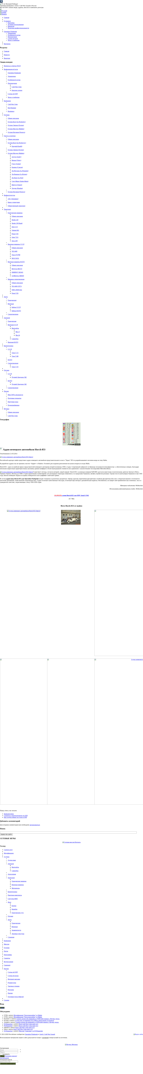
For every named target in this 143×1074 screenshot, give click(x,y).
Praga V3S (15, 234)
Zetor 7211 (15, 237)
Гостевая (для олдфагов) (16, 997)
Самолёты (15, 339)
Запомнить (6, 1054)
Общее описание (13, 118)
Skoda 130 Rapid (17, 223)
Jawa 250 (15, 241)
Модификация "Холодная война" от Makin (28, 1015)
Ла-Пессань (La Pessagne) (20, 171)
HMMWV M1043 (17, 272)
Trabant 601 (15, 230)
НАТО (10, 360)
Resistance (11, 111)
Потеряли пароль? (11, 1056)
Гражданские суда (18, 913)
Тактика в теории (13, 986)
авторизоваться (35, 825)
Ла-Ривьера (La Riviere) (19, 174)
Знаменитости (16, 930)
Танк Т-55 (15, 367)
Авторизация (4, 1058)
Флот (9, 902)
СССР (10, 349)
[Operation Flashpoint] (1, 9)
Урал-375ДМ (16, 255)
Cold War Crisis (16, 87)
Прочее (10, 993)
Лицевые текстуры (18, 934)
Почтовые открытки (14, 398)
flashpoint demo (9, 814)
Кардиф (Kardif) (17, 146)
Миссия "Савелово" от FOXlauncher (31, 1031)
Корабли (14, 909)
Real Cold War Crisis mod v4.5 (28, 1024)
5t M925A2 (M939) (18, 276)
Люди (10, 920)
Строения (11, 937)
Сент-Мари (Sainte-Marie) (20, 181)
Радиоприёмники (13, 405)
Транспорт (11, 878)
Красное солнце (17, 90)
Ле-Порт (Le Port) (17, 178)
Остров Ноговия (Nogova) (16, 132)
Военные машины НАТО (16, 262)
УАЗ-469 (14, 251)
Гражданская (12, 321)
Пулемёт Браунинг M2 (19, 377)
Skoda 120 (15, 220)
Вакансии (11, 26)
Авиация (11, 864)
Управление (12, 33)
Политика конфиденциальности (18, 28)
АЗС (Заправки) (13, 199)
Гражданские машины (15, 213)
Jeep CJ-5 (15, 227)
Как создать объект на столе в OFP (15, 817)
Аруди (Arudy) (16, 157)
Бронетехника (12, 892)
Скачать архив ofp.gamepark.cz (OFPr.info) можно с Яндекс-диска (38, 1019)
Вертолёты (15, 328)
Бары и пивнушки (14, 202)
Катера (14, 906)
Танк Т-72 (15, 353)
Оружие (10, 916)
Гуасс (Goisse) (16, 164)
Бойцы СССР (16, 307)
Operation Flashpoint (14, 73)
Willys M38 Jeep (17, 290)
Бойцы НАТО (16, 311)
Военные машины (18, 885)
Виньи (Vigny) (16, 160)
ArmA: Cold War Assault (47, 1034)
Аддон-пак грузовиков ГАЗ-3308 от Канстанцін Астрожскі (34, 1020)
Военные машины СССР (16, 244)
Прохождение (12, 37)
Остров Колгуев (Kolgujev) (17, 122)
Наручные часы (13, 402)
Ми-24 (18, 335)
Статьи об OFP (13, 94)
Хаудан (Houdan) (17, 188)
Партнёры (11, 23)
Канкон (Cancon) (17, 167)
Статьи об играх (13, 976)
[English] (3, 12)
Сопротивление (13, 314)
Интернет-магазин (14, 979)
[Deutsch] (3, 14)
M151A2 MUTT (17, 269)
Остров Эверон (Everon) (16, 125)
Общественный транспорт (16, 206)
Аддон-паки (12, 860)
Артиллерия (12, 874)
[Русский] (3, 11)
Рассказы (11, 990)
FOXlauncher (8, 1024)
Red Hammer (12, 108)
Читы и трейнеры (13, 40)
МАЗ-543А (15, 258)
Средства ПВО (13, 899)
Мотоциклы (16, 888)
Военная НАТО (13, 342)
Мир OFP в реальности (15, 395)
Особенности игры (14, 35)
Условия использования (16, 24)
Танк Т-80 (15, 356)
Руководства (12, 983)
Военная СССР (13, 325)
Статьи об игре (13, 38)
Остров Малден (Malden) (16, 129)
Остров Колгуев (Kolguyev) (17, 143)
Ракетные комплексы (15, 895)
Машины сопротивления (16, 279)
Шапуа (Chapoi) (17, 185)
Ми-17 (18, 332)
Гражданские (12, 300)
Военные (11, 304)
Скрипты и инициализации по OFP (16, 815)
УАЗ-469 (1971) (17, 286)
